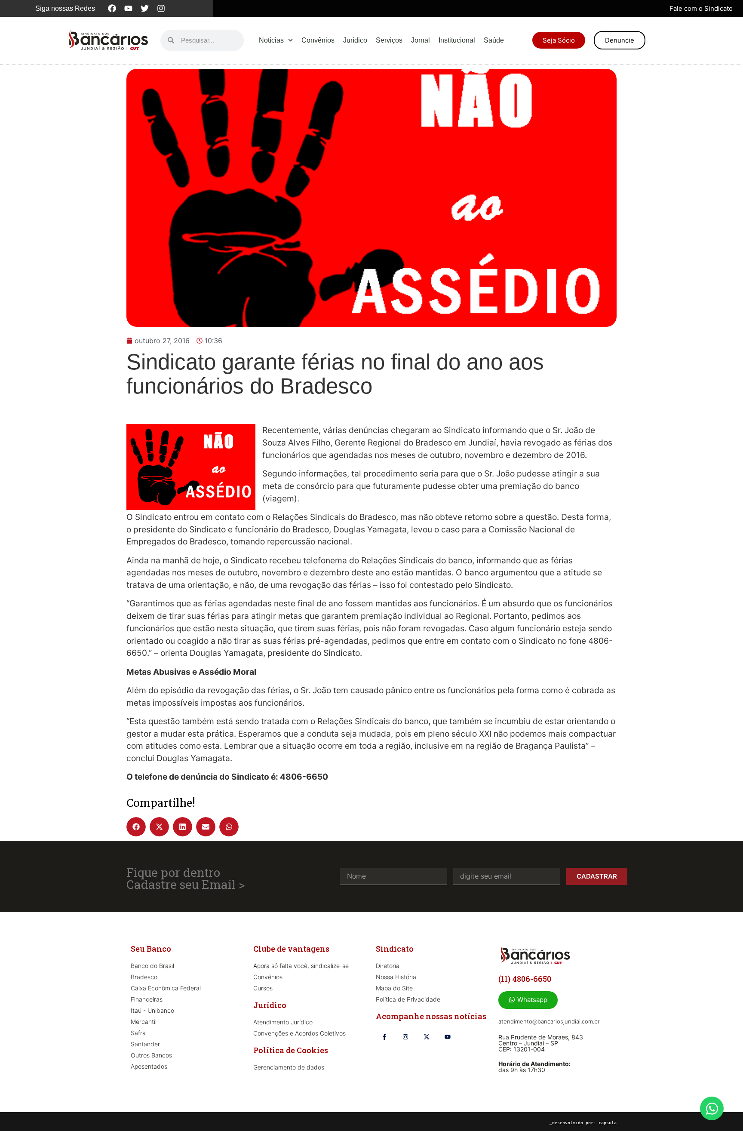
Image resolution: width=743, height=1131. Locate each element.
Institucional (457, 40)
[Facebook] (112, 8)
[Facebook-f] (384, 1037)
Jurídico (355, 40)
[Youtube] (128, 8)
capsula (608, 1122)
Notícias (271, 40)
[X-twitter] (426, 1037)
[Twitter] (144, 8)
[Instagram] (161, 8)
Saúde (494, 40)
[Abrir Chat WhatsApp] (712, 1108)
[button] (136, 826)
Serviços (389, 40)
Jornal (420, 40)
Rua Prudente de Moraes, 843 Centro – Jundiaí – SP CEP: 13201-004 (540, 1043)
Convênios (318, 40)
